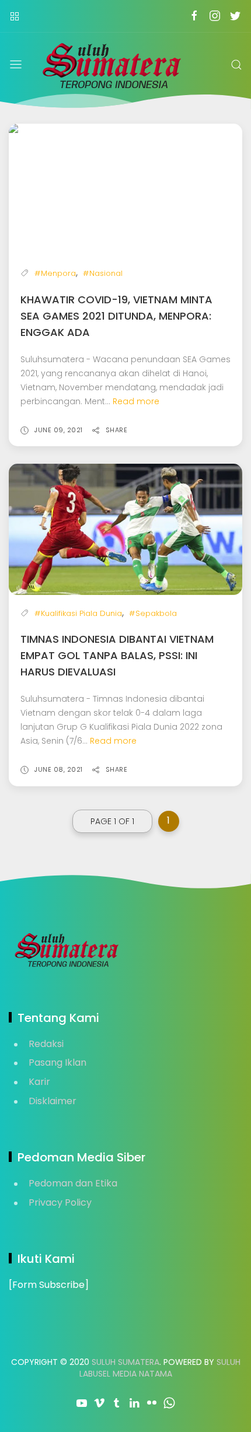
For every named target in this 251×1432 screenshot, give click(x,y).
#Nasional (103, 273)
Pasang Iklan (57, 1062)
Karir (39, 1081)
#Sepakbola (153, 613)
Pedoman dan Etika (73, 1183)
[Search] (236, 64)
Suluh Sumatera (125, 1362)
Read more (136, 401)
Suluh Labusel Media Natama (159, 1368)
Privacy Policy (60, 1202)
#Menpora (55, 273)
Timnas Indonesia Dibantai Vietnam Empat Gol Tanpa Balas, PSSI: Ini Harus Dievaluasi (117, 655)
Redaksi (46, 1044)
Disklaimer (52, 1101)
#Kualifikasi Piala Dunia (78, 613)
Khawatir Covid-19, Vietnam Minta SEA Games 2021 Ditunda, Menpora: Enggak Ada (116, 315)
